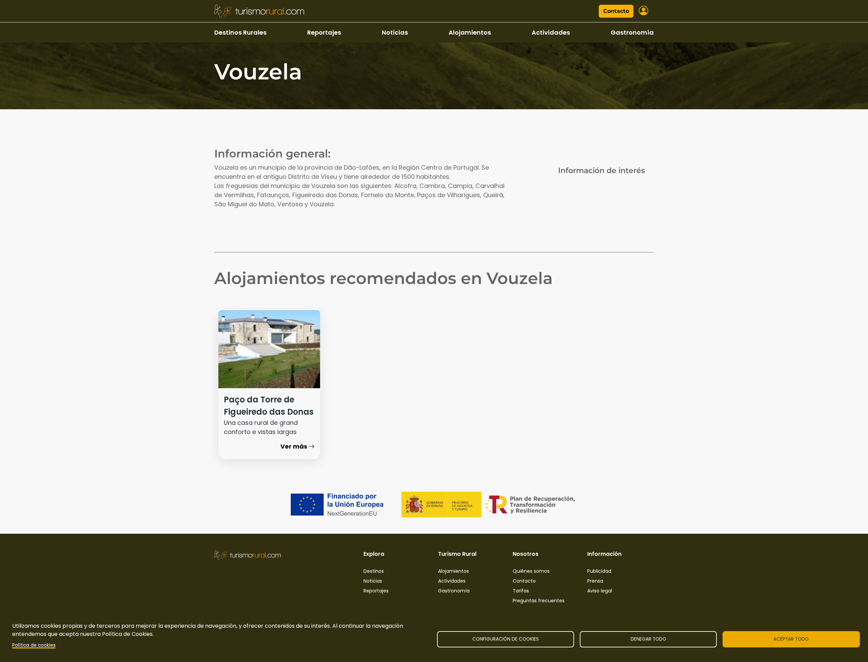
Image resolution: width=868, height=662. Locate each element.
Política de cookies (34, 645)
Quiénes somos (531, 571)
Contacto (616, 11)
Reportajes (324, 32)
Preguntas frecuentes (539, 600)
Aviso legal (599, 590)
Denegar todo (648, 639)
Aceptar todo (791, 639)
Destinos (373, 571)
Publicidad (599, 571)
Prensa (595, 581)
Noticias (395, 32)
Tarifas (521, 590)
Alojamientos (470, 32)
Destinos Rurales (240, 32)
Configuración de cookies (505, 639)
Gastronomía (632, 32)
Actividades (551, 32)
